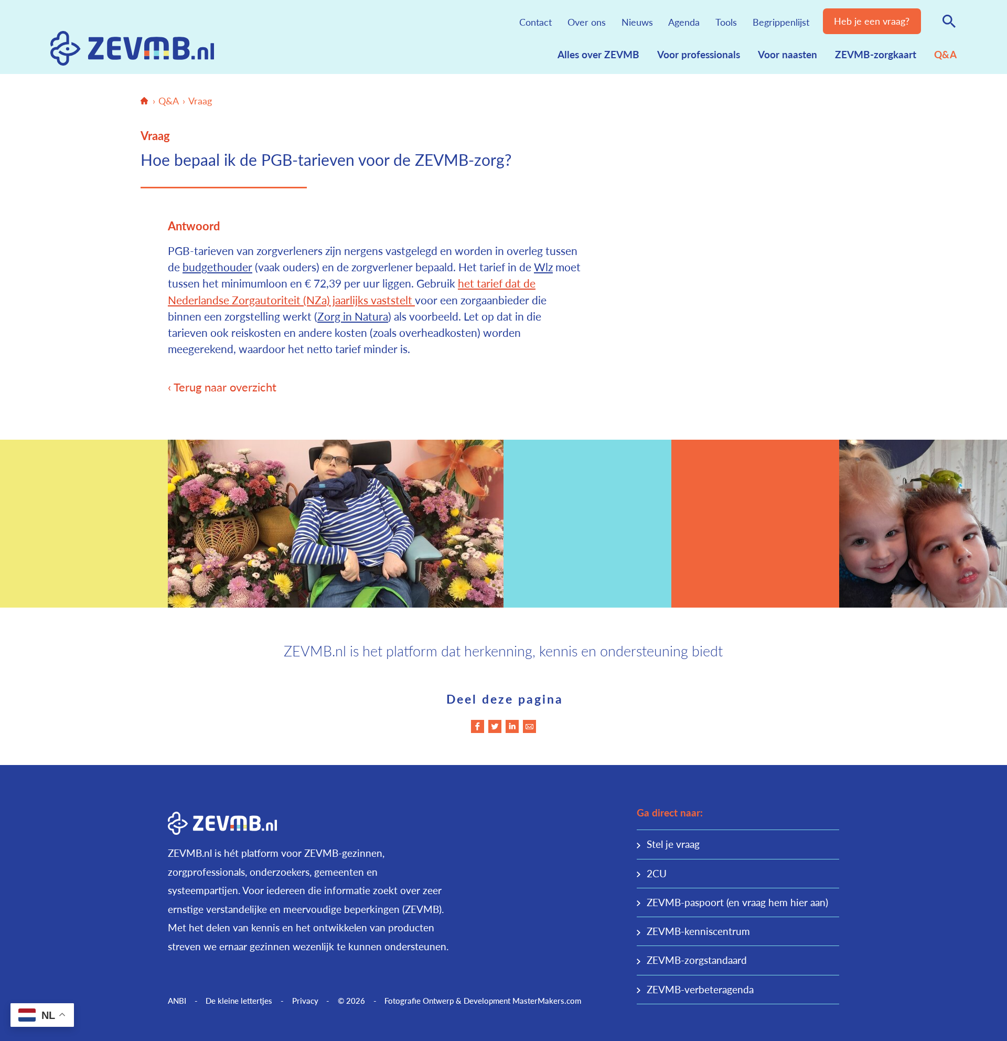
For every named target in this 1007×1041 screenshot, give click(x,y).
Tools (726, 21)
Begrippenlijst (781, 21)
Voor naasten (787, 54)
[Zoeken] (949, 21)
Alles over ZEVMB (598, 54)
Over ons (586, 21)
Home (144, 101)
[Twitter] (494, 726)
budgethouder (217, 266)
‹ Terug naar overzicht (222, 387)
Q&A (945, 54)
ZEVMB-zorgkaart (875, 54)
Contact (535, 21)
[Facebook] (477, 726)
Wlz (543, 266)
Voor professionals (698, 54)
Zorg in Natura (352, 316)
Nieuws (637, 21)
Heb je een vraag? (871, 20)
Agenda (684, 21)
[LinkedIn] (512, 726)
